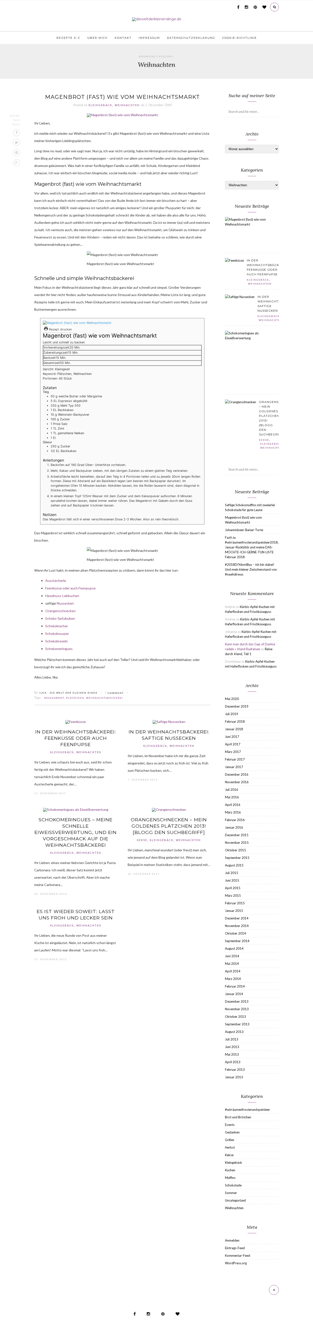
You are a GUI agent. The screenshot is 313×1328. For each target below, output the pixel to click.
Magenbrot (54, 697)
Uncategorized (235, 1200)
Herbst (230, 1147)
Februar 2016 (235, 820)
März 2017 (233, 752)
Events (230, 1125)
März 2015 (233, 895)
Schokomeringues (59, 649)
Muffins (230, 1178)
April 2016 (232, 805)
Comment (114, 692)
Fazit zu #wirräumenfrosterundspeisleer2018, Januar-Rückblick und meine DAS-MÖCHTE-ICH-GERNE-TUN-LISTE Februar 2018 (252, 547)
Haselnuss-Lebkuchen (62, 596)
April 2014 (232, 971)
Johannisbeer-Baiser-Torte (244, 530)
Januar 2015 (234, 911)
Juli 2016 (231, 790)
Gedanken (232, 1132)
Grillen (229, 1140)
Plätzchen (75, 697)
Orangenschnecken (60, 611)
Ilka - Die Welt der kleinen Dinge (68, 692)
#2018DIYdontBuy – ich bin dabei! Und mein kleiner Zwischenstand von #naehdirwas (251, 569)
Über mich (97, 38)
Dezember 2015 (236, 835)
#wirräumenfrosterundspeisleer (247, 1110)
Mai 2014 (232, 964)
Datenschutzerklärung (191, 38)
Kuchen (230, 1170)
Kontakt (123, 38)
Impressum (149, 38)
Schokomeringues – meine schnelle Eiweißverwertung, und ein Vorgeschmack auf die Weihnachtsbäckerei (75, 832)
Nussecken (65, 603)
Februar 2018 (235, 721)
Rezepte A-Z (68, 38)
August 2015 (234, 865)
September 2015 (237, 858)
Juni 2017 (232, 737)
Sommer (231, 1193)
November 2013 (237, 1009)
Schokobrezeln (56, 641)
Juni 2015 (232, 880)
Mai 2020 (232, 699)
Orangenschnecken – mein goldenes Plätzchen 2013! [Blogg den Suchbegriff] (169, 826)
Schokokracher (56, 626)
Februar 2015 (235, 903)
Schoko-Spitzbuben (60, 618)
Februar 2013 (235, 1069)
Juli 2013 (231, 1039)
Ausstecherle (55, 580)
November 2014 (237, 926)
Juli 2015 (231, 873)
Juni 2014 (232, 956)
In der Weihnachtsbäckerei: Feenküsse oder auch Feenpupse (75, 738)
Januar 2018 (234, 729)
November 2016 (237, 782)
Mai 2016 (232, 797)
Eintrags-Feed (235, 1248)
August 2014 (234, 948)
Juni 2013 (232, 1047)
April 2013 (232, 1062)
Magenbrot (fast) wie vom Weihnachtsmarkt (122, 97)
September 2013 (237, 1024)
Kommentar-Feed (237, 1255)
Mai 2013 (232, 1054)
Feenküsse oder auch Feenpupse (70, 588)
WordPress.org (236, 1263)
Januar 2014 (234, 994)
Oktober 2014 (235, 933)
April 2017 (232, 744)
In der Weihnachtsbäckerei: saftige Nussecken (169, 735)
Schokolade (233, 1185)
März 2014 (233, 979)
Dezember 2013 (236, 1001)
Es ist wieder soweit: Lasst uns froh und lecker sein (76, 915)
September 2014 (237, 941)
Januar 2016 (234, 827)
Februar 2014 (235, 986)
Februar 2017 (235, 759)
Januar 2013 (234, 1077)
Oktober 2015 (235, 850)
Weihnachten (127, 105)
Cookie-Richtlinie (239, 38)
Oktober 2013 (235, 1017)
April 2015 (232, 888)
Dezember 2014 (236, 918)
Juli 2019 (231, 714)
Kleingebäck (100, 105)
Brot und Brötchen (238, 1117)
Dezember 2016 (236, 774)
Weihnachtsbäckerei (104, 697)
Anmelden (232, 1240)
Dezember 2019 (236, 706)
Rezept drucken (60, 329)
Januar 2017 (234, 767)
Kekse (142, 840)
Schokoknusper (57, 633)
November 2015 (237, 842)
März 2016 (233, 812)
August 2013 (234, 1032)
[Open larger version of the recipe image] (77, 323)
